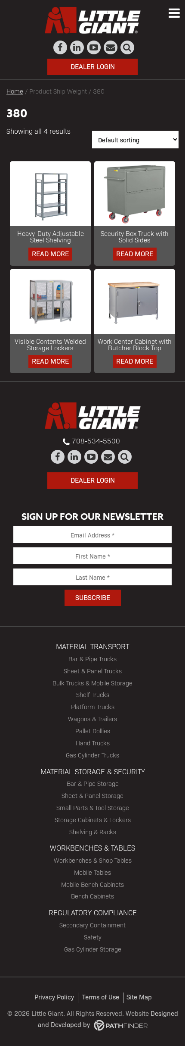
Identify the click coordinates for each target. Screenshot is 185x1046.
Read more (50, 253)
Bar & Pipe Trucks (92, 659)
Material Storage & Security (92, 771)
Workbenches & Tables (92, 847)
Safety (93, 937)
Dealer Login (93, 66)
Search (127, 47)
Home (14, 91)
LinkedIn (77, 47)
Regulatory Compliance (93, 912)
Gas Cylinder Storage (92, 949)
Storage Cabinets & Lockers (93, 819)
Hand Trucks (93, 743)
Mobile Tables (92, 872)
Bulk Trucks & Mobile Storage (92, 683)
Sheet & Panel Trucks (93, 671)
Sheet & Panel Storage (92, 795)
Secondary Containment (92, 925)
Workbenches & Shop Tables (93, 860)
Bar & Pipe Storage (93, 783)
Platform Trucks (92, 706)
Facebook (60, 47)
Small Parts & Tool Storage (92, 807)
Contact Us (111, 47)
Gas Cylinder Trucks (92, 755)
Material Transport (92, 646)
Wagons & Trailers (92, 718)
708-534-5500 (96, 440)
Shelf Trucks (92, 694)
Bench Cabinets (92, 896)
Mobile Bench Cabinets (92, 884)
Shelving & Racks (92, 832)
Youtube (94, 47)
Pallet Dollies (92, 731)
